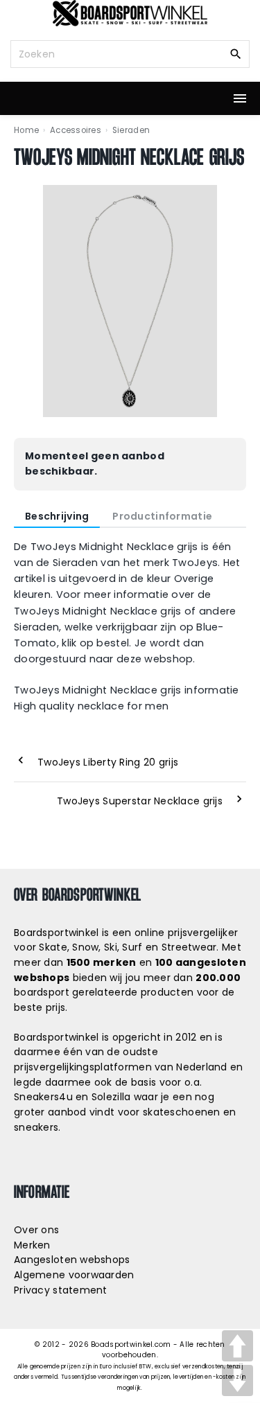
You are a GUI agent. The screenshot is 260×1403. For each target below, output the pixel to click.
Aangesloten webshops (72, 1260)
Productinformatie (162, 516)
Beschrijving (57, 516)
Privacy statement (60, 1290)
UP (237, 1345)
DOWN (237, 1380)
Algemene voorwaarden (74, 1275)
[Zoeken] (236, 53)
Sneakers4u (43, 1097)
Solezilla (111, 1097)
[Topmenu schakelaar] (240, 98)
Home (26, 130)
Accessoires (75, 130)
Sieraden (131, 130)
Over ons (36, 1230)
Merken (32, 1245)
